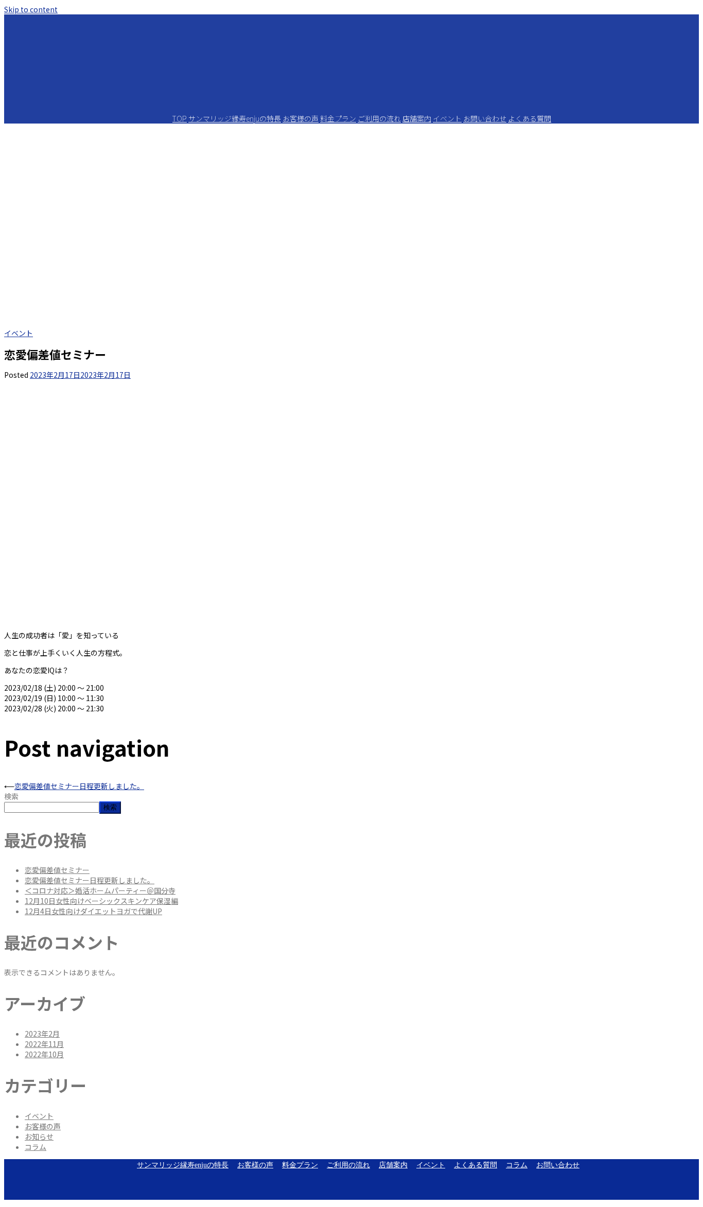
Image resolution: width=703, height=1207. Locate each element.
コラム (35, 1147)
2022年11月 (44, 1044)
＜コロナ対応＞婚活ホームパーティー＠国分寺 (100, 890)
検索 (11, 796)
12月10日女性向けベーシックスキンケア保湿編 (101, 901)
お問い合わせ (484, 118)
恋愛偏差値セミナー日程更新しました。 (79, 786)
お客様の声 (301, 118)
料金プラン (338, 118)
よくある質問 (529, 118)
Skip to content (31, 9)
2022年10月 (44, 1054)
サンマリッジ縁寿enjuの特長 (234, 118)
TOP (179, 118)
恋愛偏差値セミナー (57, 870)
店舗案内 (416, 118)
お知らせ (39, 1136)
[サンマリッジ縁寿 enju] (351, 100)
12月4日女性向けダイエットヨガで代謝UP (93, 911)
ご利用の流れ (379, 118)
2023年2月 (42, 1033)
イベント (447, 118)
